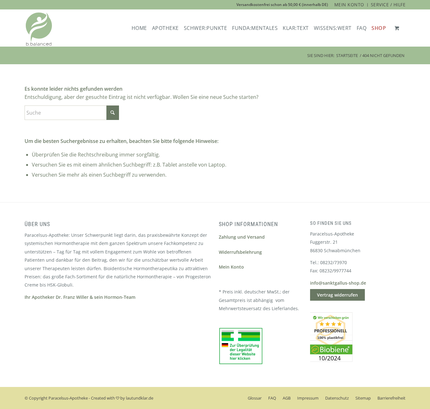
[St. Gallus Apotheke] (39, 29)
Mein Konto (231, 267)
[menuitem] (349, 5)
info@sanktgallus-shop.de (338, 283)
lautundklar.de (139, 398)
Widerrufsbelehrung (240, 252)
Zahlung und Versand (242, 237)
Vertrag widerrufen (337, 295)
